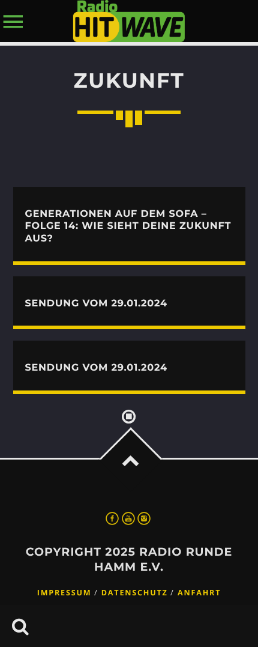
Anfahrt (199, 593)
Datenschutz (134, 593)
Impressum (64, 593)
